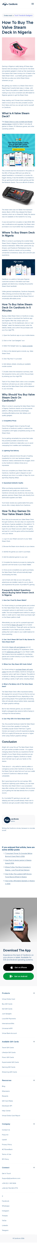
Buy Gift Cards (7, 1004)
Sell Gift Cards (7, 1009)
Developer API (7, 1106)
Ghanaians (6, 1091)
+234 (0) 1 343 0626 (9, 1183)
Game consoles (27, 346)
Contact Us (6, 1130)
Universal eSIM (7, 1028)
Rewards (5, 1096)
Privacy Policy (7, 1144)
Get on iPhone (21, 967)
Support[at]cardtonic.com (11, 1178)
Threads (5, 1216)
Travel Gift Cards (8, 1047)
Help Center (6, 1111)
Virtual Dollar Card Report (11, 1115)
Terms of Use (6, 1154)
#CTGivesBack (7, 1149)
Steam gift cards (17, 625)
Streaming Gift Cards (9, 1072)
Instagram (5, 1211)
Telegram (5, 1230)
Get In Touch (6, 1173)
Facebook (5, 1201)
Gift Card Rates (7, 1101)
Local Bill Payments (9, 1018)
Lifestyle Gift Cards (9, 1052)
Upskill (4, 1139)
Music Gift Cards (8, 1057)
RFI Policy (5, 1159)
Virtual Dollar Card (8, 999)
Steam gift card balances (17, 647)
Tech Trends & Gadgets (23, 15)
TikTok (4, 1220)
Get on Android (20, 976)
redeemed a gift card (13, 652)
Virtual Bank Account (9, 1033)
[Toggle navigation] (31, 4)
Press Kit (5, 1135)
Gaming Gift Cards (8, 1067)
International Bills (8, 1023)
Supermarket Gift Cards (10, 1062)
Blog (3, 1086)
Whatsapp (5, 1206)
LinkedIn (5, 1225)
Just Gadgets (7, 1014)
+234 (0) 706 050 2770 (10, 1188)
